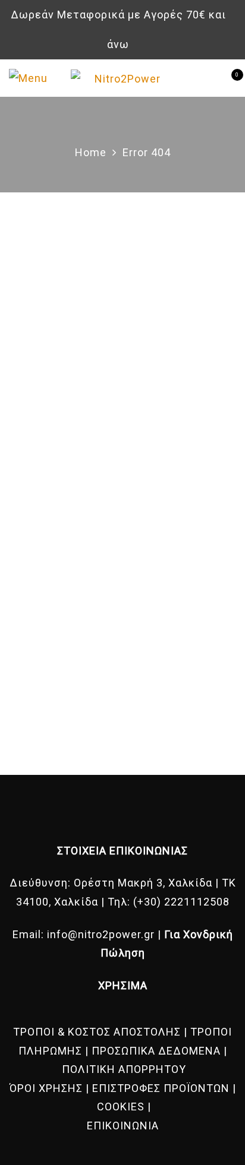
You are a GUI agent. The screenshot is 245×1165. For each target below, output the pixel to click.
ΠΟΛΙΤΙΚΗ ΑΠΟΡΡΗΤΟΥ (124, 1069)
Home (90, 152)
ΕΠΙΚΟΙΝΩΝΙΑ (123, 1125)
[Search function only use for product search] (207, 77)
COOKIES (121, 1106)
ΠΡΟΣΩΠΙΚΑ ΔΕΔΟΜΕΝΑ (156, 1050)
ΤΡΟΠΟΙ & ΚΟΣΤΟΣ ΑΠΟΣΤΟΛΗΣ (97, 1031)
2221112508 (197, 901)
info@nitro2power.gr (101, 934)
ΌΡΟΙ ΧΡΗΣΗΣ (46, 1088)
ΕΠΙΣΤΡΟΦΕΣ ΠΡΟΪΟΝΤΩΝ (161, 1088)
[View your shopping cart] (227, 78)
